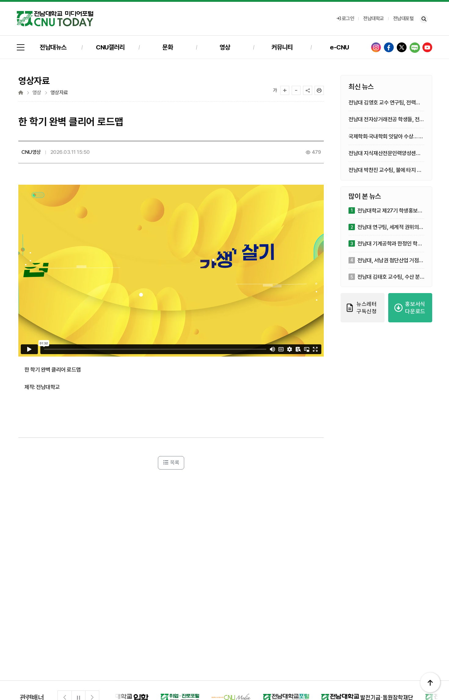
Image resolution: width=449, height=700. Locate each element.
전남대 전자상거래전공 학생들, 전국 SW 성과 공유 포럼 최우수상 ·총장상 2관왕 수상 (386, 119)
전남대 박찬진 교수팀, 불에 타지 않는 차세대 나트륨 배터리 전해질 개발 (385, 170)
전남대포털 (403, 18)
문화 (167, 47)
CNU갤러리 (110, 47)
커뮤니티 (282, 47)
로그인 (348, 18)
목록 (174, 462)
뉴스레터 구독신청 (366, 307)
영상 (225, 47)
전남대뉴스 (53, 47)
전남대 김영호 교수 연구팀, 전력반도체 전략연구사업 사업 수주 (385, 103)
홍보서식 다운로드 (415, 307)
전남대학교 (373, 18)
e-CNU (339, 47)
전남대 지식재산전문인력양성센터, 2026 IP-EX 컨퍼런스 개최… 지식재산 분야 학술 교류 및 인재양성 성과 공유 (385, 153)
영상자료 (59, 92)
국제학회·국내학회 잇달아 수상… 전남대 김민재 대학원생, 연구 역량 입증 (386, 136)
